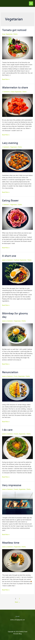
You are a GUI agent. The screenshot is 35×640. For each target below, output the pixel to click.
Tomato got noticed (14, 30)
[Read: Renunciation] (17, 390)
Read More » (6, 79)
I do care (7, 430)
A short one (9, 256)
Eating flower (10, 200)
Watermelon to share (15, 87)
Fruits (16, 376)
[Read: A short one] (17, 273)
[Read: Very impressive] (17, 503)
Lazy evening (10, 143)
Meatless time (10, 543)
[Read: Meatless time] (17, 560)
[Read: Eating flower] (17, 218)
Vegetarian (9, 34)
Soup (3, 34)
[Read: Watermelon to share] (17, 105)
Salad (12, 92)
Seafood (16, 260)
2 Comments (6, 92)
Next (17, 602)
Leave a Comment (7, 260)
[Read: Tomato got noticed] (17, 48)
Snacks (16, 434)
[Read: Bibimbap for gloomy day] (17, 334)
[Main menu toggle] (31, 3)
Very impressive (11, 485)
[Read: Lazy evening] (17, 161)
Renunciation (10, 372)
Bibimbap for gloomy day (15, 315)
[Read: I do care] (17, 447)
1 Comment (5, 147)
